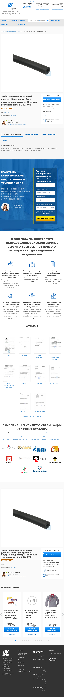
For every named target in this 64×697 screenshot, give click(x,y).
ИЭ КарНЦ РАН (40, 411)
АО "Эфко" (24, 411)
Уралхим (39, 383)
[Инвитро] (24, 345)
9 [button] (33, 640)
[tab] (12, 135)
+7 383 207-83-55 (44, 689)
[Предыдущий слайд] (1, 614)
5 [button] (24, 640)
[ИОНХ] (24, 373)
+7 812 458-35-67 (46, 662)
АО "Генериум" (55, 383)
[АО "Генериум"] (55, 373)
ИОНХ (24, 383)
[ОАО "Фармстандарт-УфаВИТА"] (9, 373)
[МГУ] (9, 345)
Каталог (20, 650)
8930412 (6, 112)
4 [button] (22, 640)
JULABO (13, 115)
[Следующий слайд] (63, 614)
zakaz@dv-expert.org (27, 7)
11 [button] (37, 640)
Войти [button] (32, 1)
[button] (17, 124)
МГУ (9, 355)
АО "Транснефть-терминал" (55, 357)
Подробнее (11, 634)
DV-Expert (10, 5)
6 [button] (27, 640)
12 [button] (40, 640)
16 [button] (48, 640)
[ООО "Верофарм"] (40, 345)
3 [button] (20, 640)
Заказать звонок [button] (57, 9)
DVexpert (5, 653)
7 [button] (29, 640)
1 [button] (16, 640)
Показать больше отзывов (32, 416)
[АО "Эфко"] (24, 401)
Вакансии (4, 24)
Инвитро (24, 355)
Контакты (21, 24)
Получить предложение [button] (51, 99)
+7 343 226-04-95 (44, 669)
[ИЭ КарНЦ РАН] (40, 401)
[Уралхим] (40, 373)
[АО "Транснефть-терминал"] (55, 345)
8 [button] (31, 640)
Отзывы (22, 20)
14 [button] (44, 640)
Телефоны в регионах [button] (42, 9)
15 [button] (46, 640)
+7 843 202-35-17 (41, 675)
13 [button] (42, 640)
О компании (15, 20)
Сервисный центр (54, 20)
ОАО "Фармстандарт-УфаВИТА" (9, 385)
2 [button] (18, 640)
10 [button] (35, 640)
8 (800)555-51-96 (42, 6)
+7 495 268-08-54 (57, 6)
